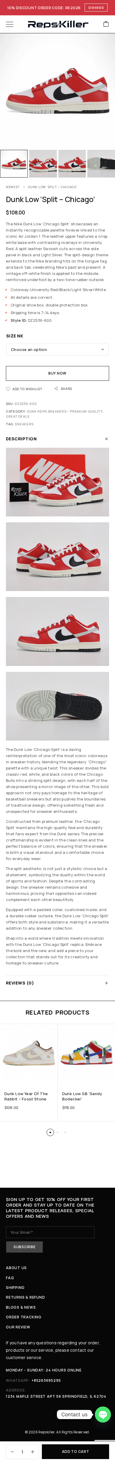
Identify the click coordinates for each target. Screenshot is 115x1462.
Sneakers (24, 424)
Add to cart (75, 1451)
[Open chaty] (103, 1414)
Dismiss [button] (96, 7)
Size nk (14, 336)
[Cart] (106, 24)
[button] (50, 1132)
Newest (13, 187)
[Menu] (9, 24)
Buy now (57, 373)
